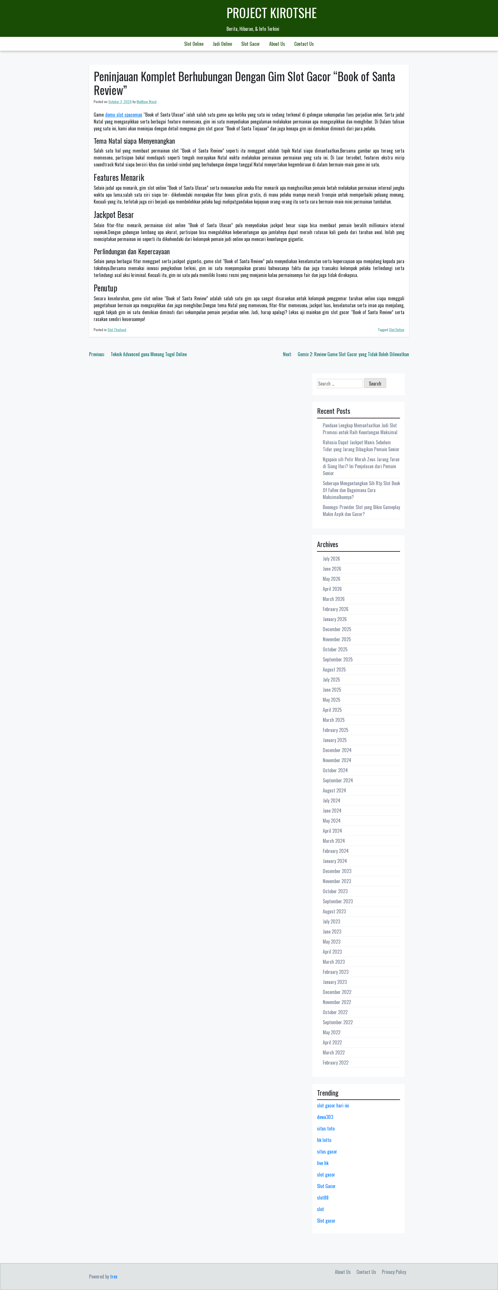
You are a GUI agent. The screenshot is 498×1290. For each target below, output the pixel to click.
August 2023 (334, 911)
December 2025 (337, 629)
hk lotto (324, 1140)
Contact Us (304, 43)
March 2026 (334, 598)
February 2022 (335, 1062)
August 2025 (334, 669)
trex (113, 1276)
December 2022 (337, 992)
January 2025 (335, 740)
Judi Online (222, 43)
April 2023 (332, 951)
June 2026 (332, 568)
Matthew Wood (146, 101)
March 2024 (334, 840)
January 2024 (335, 861)
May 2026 (331, 578)
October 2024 (335, 770)
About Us (277, 43)
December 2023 (337, 871)
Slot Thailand (116, 329)
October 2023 (335, 891)
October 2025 (335, 649)
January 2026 (335, 619)
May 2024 (332, 820)
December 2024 (337, 750)
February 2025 (335, 729)
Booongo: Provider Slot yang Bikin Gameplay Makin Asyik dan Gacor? (361, 510)
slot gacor (326, 1174)
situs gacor (327, 1151)
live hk (323, 1163)
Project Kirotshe (272, 12)
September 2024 (338, 780)
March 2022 (334, 1052)
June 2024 (332, 810)
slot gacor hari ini (333, 1105)
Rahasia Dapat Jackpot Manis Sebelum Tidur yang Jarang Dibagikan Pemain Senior (361, 446)
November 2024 (337, 760)
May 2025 (331, 699)
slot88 (323, 1197)
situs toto (326, 1128)
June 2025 (332, 689)
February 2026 (335, 609)
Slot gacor (326, 1220)
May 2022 (331, 1032)
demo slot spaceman (123, 114)
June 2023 (332, 931)
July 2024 (331, 800)
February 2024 (336, 850)
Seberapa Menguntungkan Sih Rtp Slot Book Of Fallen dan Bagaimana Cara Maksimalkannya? (361, 490)
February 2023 (335, 971)
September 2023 (338, 901)
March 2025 (334, 719)
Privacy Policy (394, 1271)
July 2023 (331, 921)
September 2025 (338, 659)
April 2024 (332, 830)
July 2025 (331, 679)
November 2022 (337, 1002)
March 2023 (334, 961)
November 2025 (337, 639)
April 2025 (332, 709)
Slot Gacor (250, 43)
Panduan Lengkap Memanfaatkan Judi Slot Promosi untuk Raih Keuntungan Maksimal (360, 429)
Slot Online (193, 43)
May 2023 (331, 941)
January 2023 (335, 981)
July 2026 (331, 558)
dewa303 (325, 1116)
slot (320, 1209)
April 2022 (332, 1042)
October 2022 (335, 1012)
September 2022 (338, 1022)
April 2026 (332, 588)
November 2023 (337, 881)
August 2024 (334, 790)
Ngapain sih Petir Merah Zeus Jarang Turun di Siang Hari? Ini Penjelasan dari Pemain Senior (361, 466)
